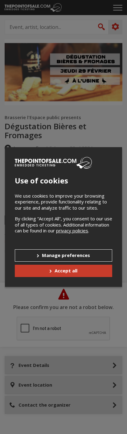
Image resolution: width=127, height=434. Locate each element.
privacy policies (72, 230)
